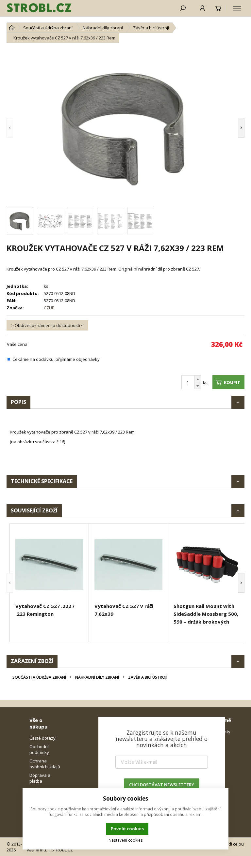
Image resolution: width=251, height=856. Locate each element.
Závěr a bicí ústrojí (147, 677)
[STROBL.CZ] (39, 8)
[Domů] (12, 27)
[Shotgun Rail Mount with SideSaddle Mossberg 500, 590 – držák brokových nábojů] (208, 564)
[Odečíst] (197, 386)
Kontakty (221, 731)
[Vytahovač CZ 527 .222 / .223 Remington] (49, 564)
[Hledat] (183, 8)
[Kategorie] (236, 8)
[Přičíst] (197, 379)
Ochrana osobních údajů (44, 764)
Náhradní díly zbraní (97, 677)
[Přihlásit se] (202, 8)
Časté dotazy (42, 738)
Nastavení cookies (126, 840)
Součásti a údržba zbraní (39, 677)
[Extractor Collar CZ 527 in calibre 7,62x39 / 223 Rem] (125, 128)
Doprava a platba (39, 778)
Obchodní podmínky (39, 749)
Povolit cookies (127, 829)
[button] (19, 128)
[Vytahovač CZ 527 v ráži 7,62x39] (128, 564)
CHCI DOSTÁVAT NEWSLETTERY (161, 785)
